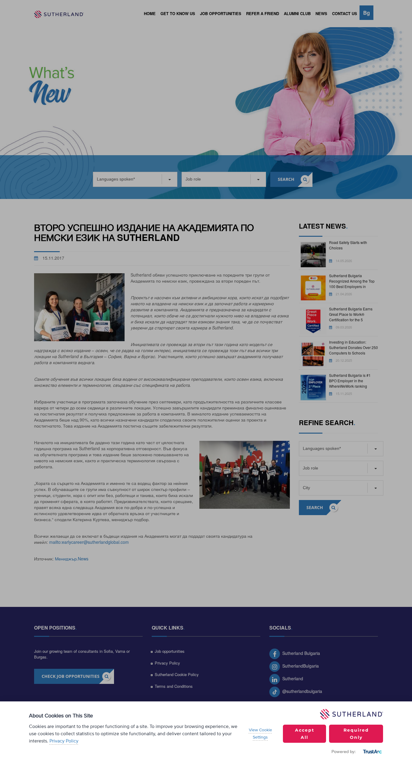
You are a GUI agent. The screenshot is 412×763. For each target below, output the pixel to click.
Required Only (356, 733)
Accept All (304, 733)
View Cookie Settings (260, 733)
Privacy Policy (63, 741)
